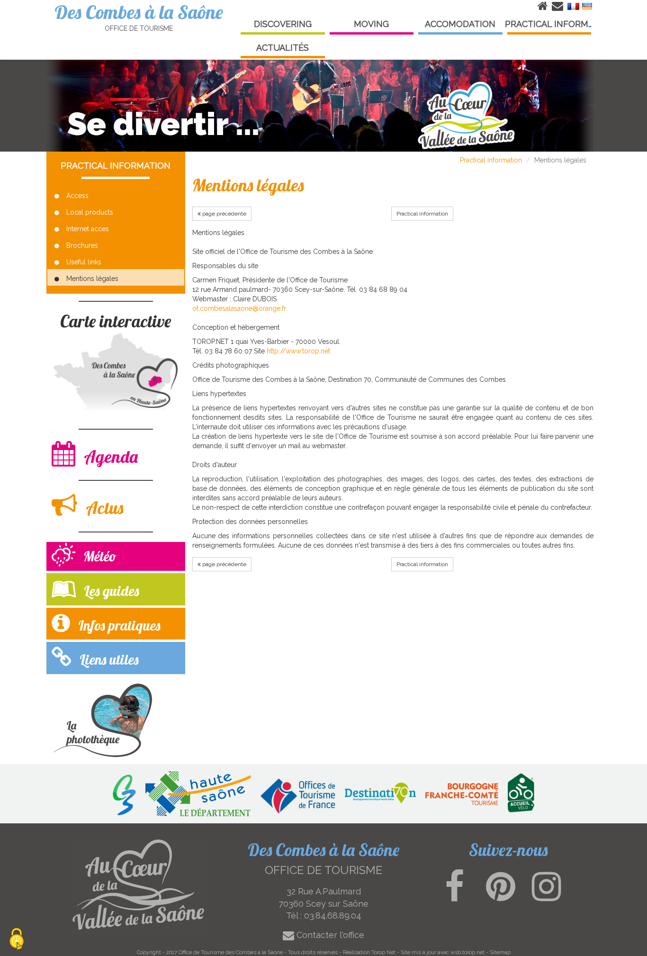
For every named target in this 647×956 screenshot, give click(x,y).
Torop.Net (383, 952)
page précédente (223, 213)
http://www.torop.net (298, 351)
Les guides (110, 591)
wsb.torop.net (467, 952)
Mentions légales (92, 278)
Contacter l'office (329, 935)
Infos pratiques (117, 625)
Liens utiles (107, 659)
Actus (102, 507)
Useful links (83, 262)
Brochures (82, 245)
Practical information (491, 160)
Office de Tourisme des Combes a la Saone (231, 952)
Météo (98, 556)
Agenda (109, 456)
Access (77, 195)
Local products (89, 212)
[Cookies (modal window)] (16, 939)
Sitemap (500, 952)
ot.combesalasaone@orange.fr (239, 308)
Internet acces (87, 229)
